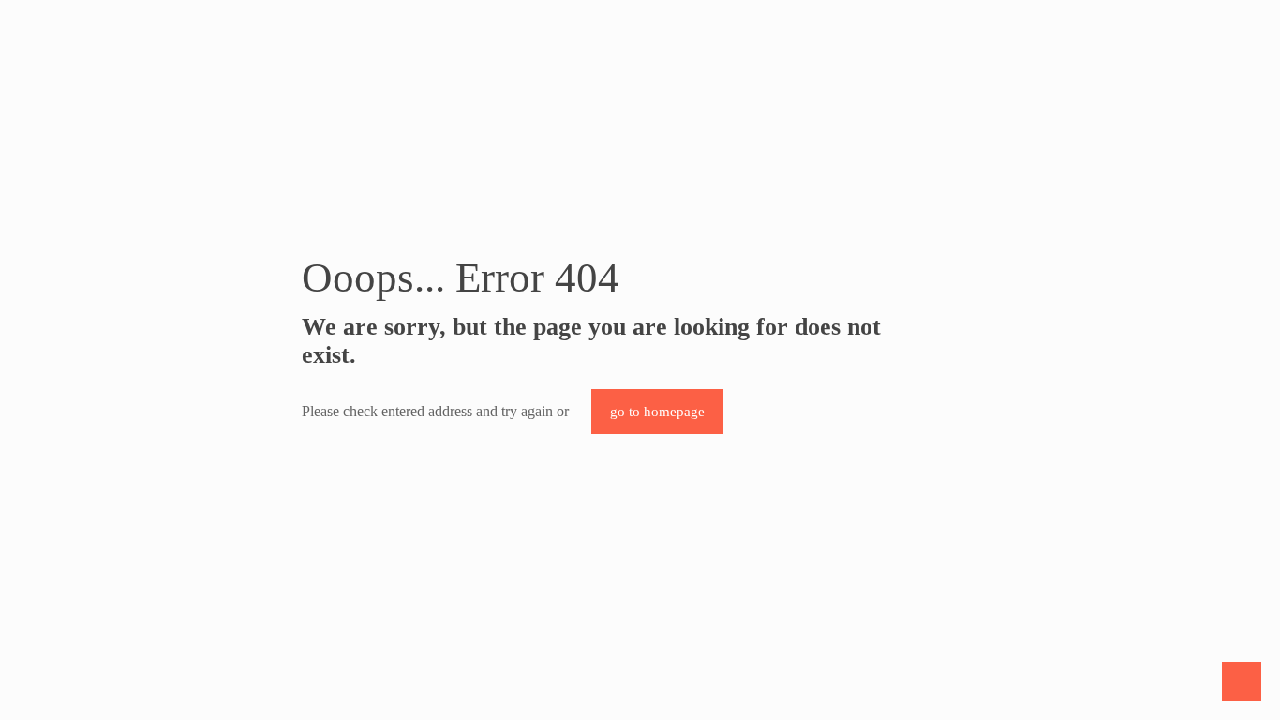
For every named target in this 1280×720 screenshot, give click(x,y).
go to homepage (657, 411)
